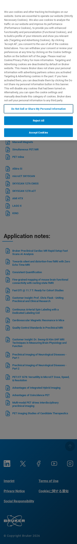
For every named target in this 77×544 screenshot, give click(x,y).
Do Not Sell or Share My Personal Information (38, 108)
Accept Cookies (38, 132)
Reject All (38, 120)
